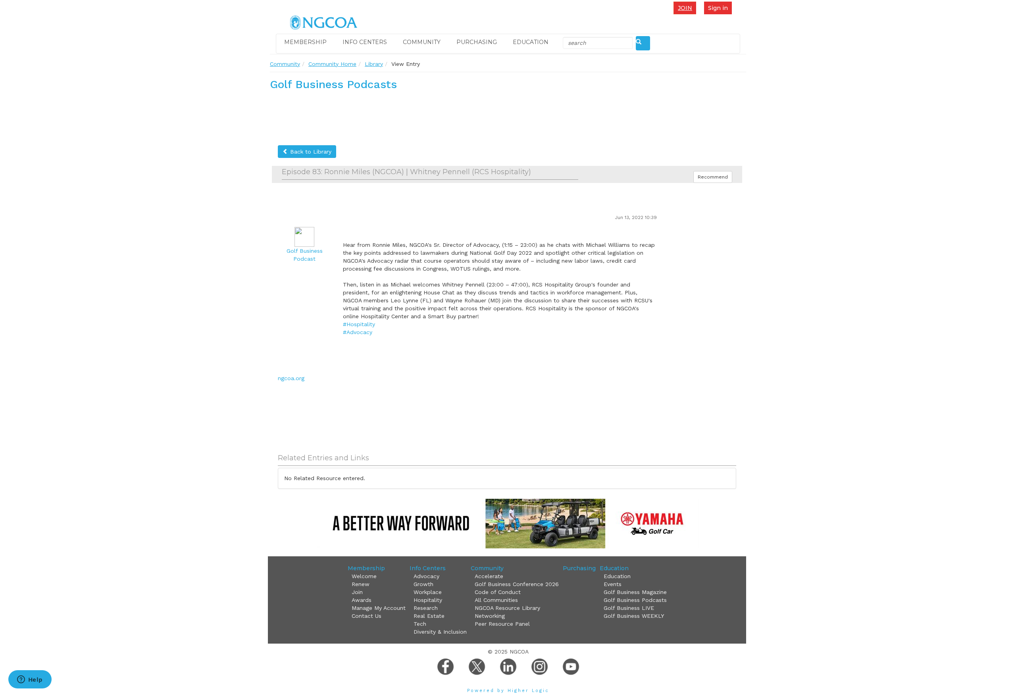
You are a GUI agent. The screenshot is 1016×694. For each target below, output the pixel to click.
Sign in (718, 8)
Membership (305, 42)
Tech (420, 624)
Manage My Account (379, 608)
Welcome (364, 576)
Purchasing (476, 42)
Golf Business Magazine (635, 592)
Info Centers (365, 42)
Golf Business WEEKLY (634, 616)
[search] (643, 43)
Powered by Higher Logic (508, 690)
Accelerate (489, 576)
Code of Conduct (498, 592)
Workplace (428, 592)
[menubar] (686, 7)
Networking (490, 616)
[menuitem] (686, 7)
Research (426, 608)
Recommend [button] (713, 177)
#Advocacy (357, 332)
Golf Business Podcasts (635, 600)
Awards (361, 600)
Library (374, 64)
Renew (360, 584)
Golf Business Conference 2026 (517, 584)
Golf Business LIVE (629, 608)
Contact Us (366, 616)
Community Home (332, 64)
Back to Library (309, 151)
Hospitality (428, 600)
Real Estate (429, 616)
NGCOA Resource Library (507, 608)
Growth (423, 584)
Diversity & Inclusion (440, 632)
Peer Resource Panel (502, 624)
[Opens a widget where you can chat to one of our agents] (30, 680)
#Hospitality (359, 324)
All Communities (496, 600)
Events (613, 584)
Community (422, 42)
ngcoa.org (291, 378)
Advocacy (426, 576)
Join (685, 8)
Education (530, 42)
